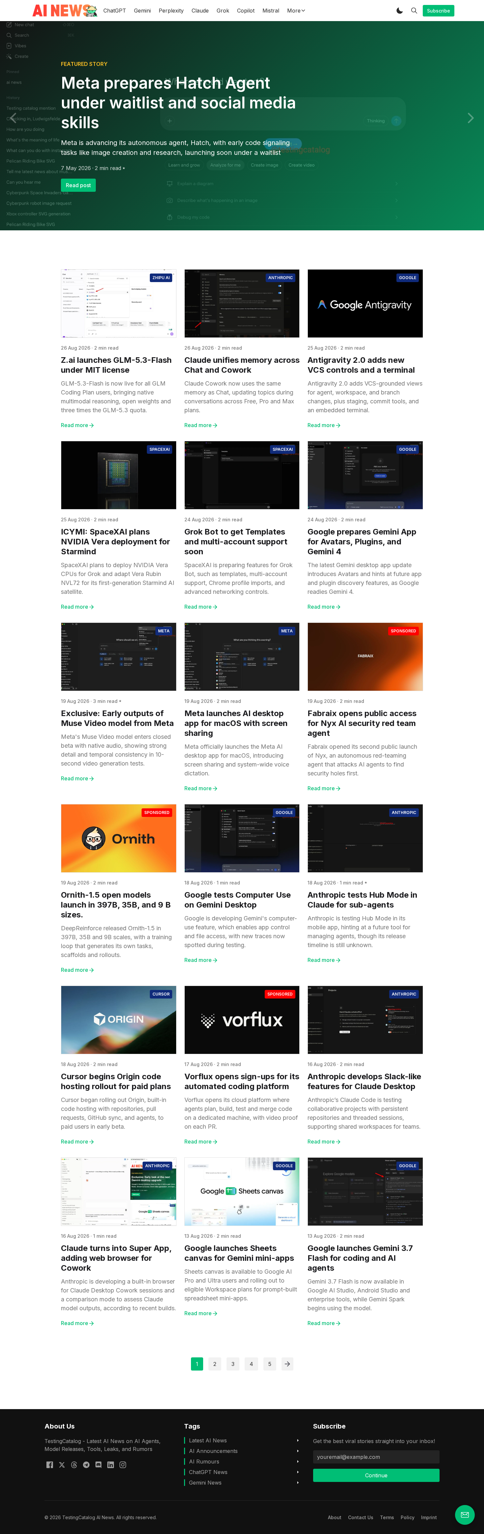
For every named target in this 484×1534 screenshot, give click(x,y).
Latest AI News (208, 1440)
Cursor (161, 994)
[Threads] (74, 1464)
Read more (74, 425)
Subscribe (438, 11)
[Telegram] (86, 1464)
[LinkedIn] (110, 1464)
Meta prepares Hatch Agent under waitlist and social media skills (178, 102)
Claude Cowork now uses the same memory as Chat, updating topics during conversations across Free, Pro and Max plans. (239, 397)
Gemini (142, 10)
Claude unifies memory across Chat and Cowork (242, 365)
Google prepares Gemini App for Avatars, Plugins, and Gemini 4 (362, 541)
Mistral (270, 10)
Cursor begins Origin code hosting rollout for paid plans (116, 1081)
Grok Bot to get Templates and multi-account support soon (235, 541)
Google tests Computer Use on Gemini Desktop (237, 900)
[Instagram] (123, 1464)
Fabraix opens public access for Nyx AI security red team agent (362, 723)
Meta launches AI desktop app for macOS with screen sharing (236, 723)
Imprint (429, 1517)
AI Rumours (204, 1461)
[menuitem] (334, 1517)
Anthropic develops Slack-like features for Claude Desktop (364, 1081)
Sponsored (403, 630)
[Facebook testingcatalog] (49, 1464)
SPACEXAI (159, 449)
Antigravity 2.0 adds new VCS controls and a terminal (361, 365)
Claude (200, 10)
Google (407, 277)
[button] (400, 10)
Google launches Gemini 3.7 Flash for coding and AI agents (360, 1258)
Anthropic (280, 277)
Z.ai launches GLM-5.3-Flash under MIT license (116, 365)
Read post (78, 185)
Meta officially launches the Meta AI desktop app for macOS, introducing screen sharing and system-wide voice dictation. (236, 760)
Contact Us (360, 1517)
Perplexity (171, 10)
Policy (408, 1517)
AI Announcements (213, 1451)
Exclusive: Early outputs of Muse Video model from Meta (117, 718)
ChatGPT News (208, 1472)
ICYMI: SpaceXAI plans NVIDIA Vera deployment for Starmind (115, 541)
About (334, 1517)
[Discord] (98, 1464)
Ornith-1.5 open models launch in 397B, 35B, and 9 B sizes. (116, 904)
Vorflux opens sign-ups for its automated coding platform (241, 1081)
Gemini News (205, 1482)
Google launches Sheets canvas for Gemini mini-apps (239, 1253)
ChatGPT (114, 10)
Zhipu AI (161, 277)
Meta (164, 630)
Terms (387, 1517)
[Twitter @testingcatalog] (62, 1464)
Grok (223, 10)
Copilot (246, 10)
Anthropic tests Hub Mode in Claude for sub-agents (362, 900)
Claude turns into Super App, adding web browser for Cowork (116, 1258)
